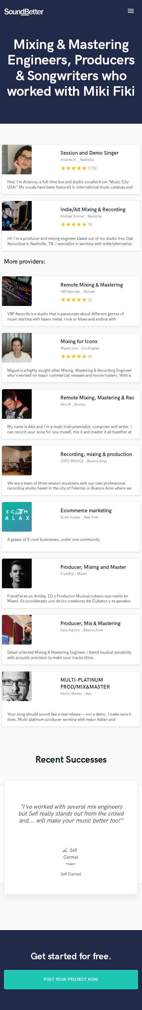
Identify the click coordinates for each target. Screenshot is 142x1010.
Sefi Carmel (71, 873)
